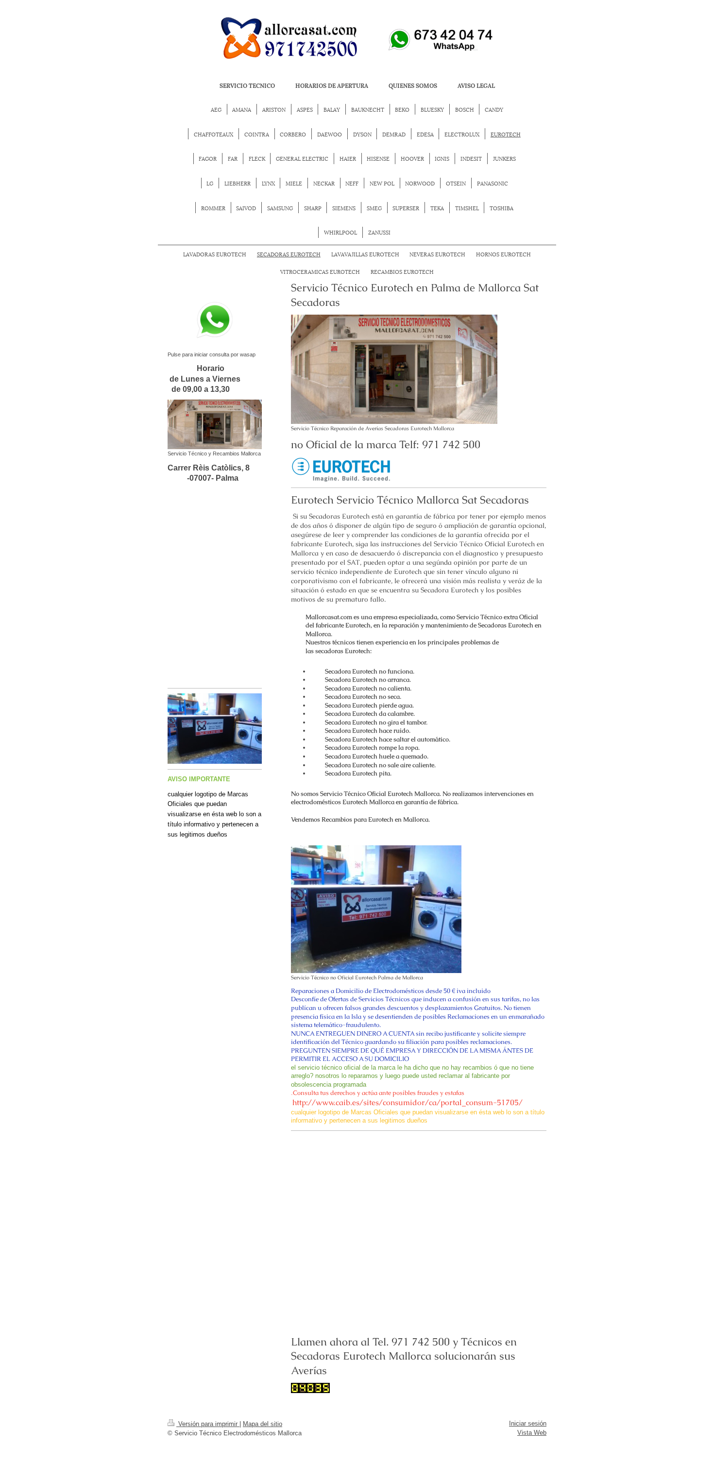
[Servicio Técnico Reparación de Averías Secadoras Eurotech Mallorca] (394, 369)
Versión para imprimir (207, 1424)
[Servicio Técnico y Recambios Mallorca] (215, 424)
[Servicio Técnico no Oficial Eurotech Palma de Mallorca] (376, 909)
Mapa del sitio (262, 1424)
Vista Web (531, 1432)
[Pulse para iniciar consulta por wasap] (215, 320)
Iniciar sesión (527, 1423)
